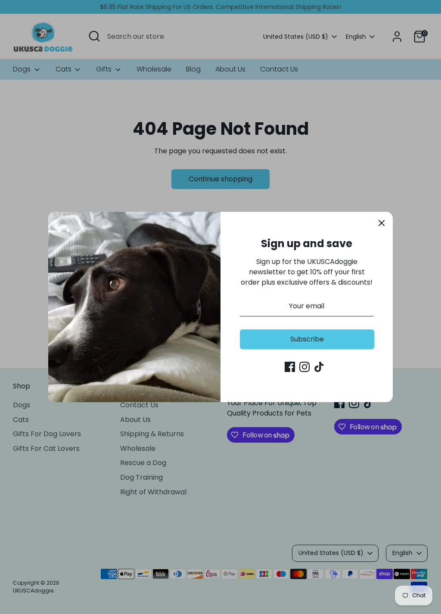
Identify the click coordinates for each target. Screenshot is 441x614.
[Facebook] (290, 367)
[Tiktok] (319, 367)
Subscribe (307, 339)
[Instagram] (304, 367)
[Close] (381, 223)
